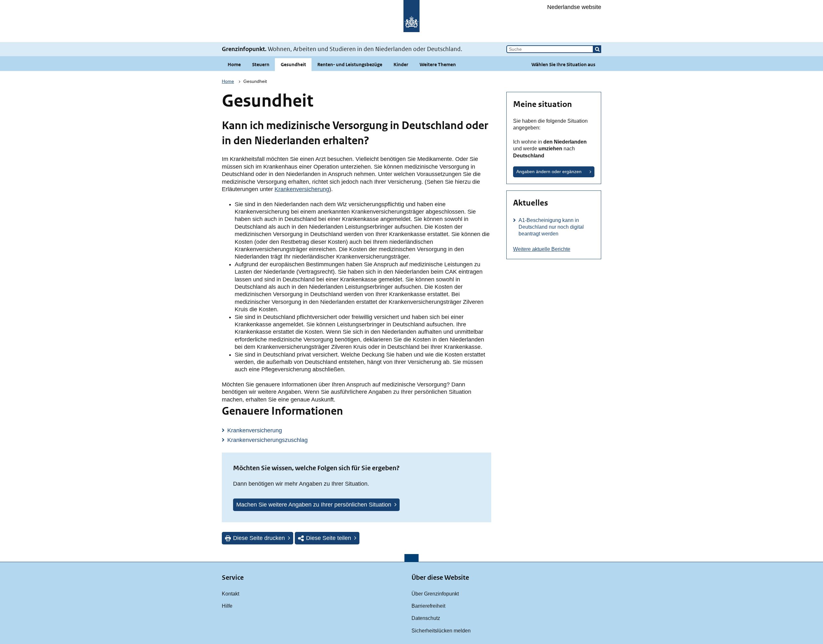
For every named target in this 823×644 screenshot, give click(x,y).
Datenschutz (426, 618)
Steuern (260, 64)
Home (234, 64)
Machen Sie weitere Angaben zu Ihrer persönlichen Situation (313, 504)
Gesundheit (293, 64)
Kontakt (230, 593)
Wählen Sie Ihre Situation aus (563, 64)
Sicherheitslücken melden (441, 630)
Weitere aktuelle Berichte (541, 249)
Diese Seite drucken (259, 538)
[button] (597, 49)
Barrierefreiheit (428, 606)
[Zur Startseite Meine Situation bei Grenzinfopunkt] (411, 21)
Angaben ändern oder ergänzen (549, 171)
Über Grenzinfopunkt (435, 593)
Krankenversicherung (302, 189)
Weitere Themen (438, 64)
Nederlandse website (574, 7)
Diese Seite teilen (328, 538)
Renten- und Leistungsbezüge (349, 64)
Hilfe (227, 606)
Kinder (400, 64)
